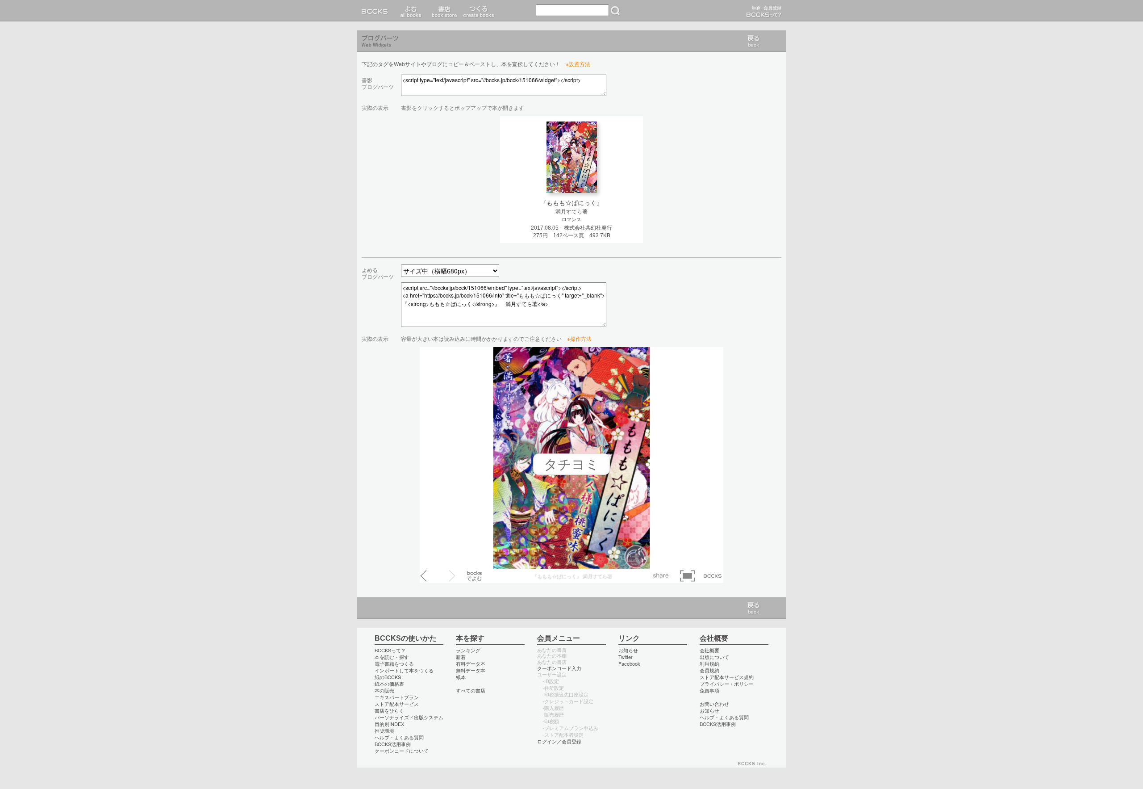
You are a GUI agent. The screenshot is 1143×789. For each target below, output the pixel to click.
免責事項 (709, 690)
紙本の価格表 (389, 683)
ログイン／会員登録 (559, 741)
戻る (754, 41)
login (757, 7)
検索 (615, 10)
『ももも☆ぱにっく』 (571, 202)
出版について (714, 656)
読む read (411, 10)
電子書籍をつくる (394, 663)
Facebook (629, 663)
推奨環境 (384, 730)
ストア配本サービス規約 (727, 676)
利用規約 (709, 663)
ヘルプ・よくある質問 (399, 737)
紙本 (461, 676)
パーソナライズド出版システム (409, 717)
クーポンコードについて (402, 750)
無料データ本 (470, 670)
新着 (461, 656)
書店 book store (443, 10)
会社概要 (709, 650)
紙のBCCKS (388, 676)
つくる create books (478, 10)
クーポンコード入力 (559, 667)
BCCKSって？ (390, 650)
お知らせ (628, 650)
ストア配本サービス (397, 703)
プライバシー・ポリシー (727, 683)
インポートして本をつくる (404, 670)
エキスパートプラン (397, 697)
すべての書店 (470, 690)
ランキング (468, 650)
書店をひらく (389, 710)
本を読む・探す (392, 656)
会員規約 (709, 670)
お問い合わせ (714, 703)
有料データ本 (470, 663)
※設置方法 (578, 63)
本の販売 (384, 690)
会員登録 (772, 7)
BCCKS (376, 10)
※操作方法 (579, 338)
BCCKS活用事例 (393, 743)
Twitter (625, 656)
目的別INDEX (389, 723)
